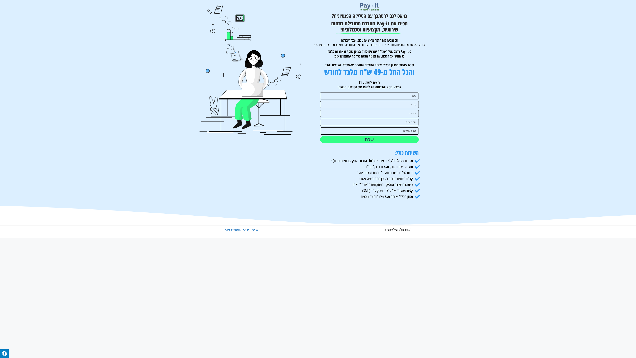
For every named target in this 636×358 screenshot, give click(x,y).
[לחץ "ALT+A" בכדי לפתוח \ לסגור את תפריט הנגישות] (4, 353)
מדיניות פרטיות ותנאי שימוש (241, 229)
